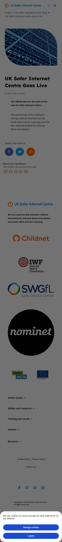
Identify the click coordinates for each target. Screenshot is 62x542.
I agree (31, 535)
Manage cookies (31, 527)
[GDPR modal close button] (56, 6)
